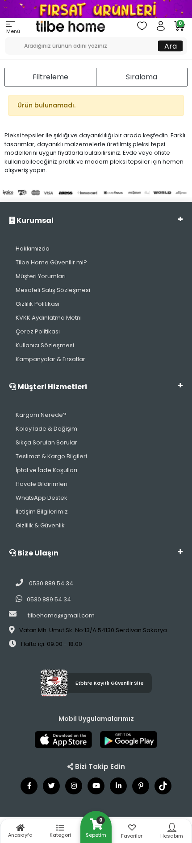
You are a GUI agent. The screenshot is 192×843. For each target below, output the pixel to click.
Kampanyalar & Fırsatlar (50, 359)
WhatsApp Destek (41, 497)
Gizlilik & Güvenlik (40, 525)
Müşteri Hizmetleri (51, 387)
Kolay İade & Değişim (46, 428)
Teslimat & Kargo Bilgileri (51, 456)
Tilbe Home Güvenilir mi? (51, 262)
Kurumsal (34, 220)
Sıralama (141, 77)
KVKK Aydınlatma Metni (49, 317)
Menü (13, 31)
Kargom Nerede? (41, 415)
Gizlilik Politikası (37, 304)
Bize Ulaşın (37, 553)
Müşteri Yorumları (41, 276)
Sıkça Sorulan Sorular (46, 442)
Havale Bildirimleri (41, 484)
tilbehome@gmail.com (61, 615)
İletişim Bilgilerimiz (42, 511)
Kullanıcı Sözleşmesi (45, 345)
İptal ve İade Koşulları (46, 470)
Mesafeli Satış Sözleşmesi (53, 290)
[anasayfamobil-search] (8, 41)
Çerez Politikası (38, 331)
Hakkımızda (33, 248)
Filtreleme (50, 77)
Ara (170, 46)
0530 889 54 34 (50, 583)
